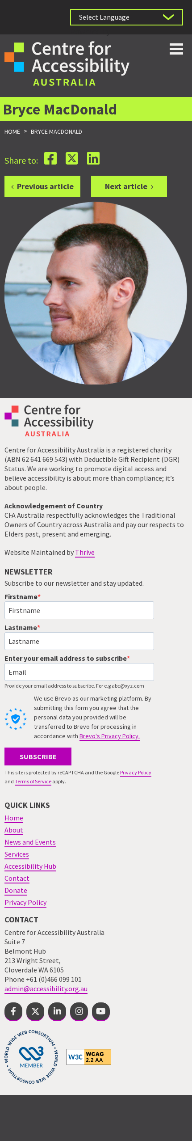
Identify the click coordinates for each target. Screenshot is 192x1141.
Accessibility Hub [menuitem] (30, 866)
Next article (126, 186)
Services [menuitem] (16, 853)
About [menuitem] (13, 829)
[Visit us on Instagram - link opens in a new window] (79, 1011)
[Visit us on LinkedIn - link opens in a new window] (57, 1011)
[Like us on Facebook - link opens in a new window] (13, 1011)
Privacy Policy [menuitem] (25, 902)
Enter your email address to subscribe (65, 658)
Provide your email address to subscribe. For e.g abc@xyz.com (74, 685)
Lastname (20, 627)
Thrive (85, 552)
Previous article (45, 186)
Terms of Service (33, 781)
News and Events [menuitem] (30, 841)
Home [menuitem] (13, 817)
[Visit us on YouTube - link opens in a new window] (101, 1011)
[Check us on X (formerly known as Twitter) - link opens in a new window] (35, 1011)
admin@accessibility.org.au (46, 988)
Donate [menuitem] (15, 890)
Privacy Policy (135, 772)
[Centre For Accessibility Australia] (66, 62)
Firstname (21, 596)
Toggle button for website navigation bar (176, 49)
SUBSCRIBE (38, 756)
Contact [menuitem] (16, 878)
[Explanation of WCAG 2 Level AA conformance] (89, 1056)
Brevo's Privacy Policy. (109, 736)
